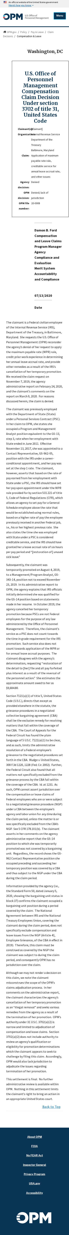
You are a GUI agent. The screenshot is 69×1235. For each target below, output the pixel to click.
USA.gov (34, 1183)
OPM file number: (24, 206)
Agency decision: (23, 184)
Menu (59, 15)
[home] (26, 19)
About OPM (34, 1136)
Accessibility (34, 1192)
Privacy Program (34, 1174)
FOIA (34, 1146)
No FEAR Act (34, 1155)
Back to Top (51, 1107)
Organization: (24, 134)
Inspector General (34, 1164)
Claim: (25, 155)
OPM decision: (23, 195)
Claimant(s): (24, 129)
